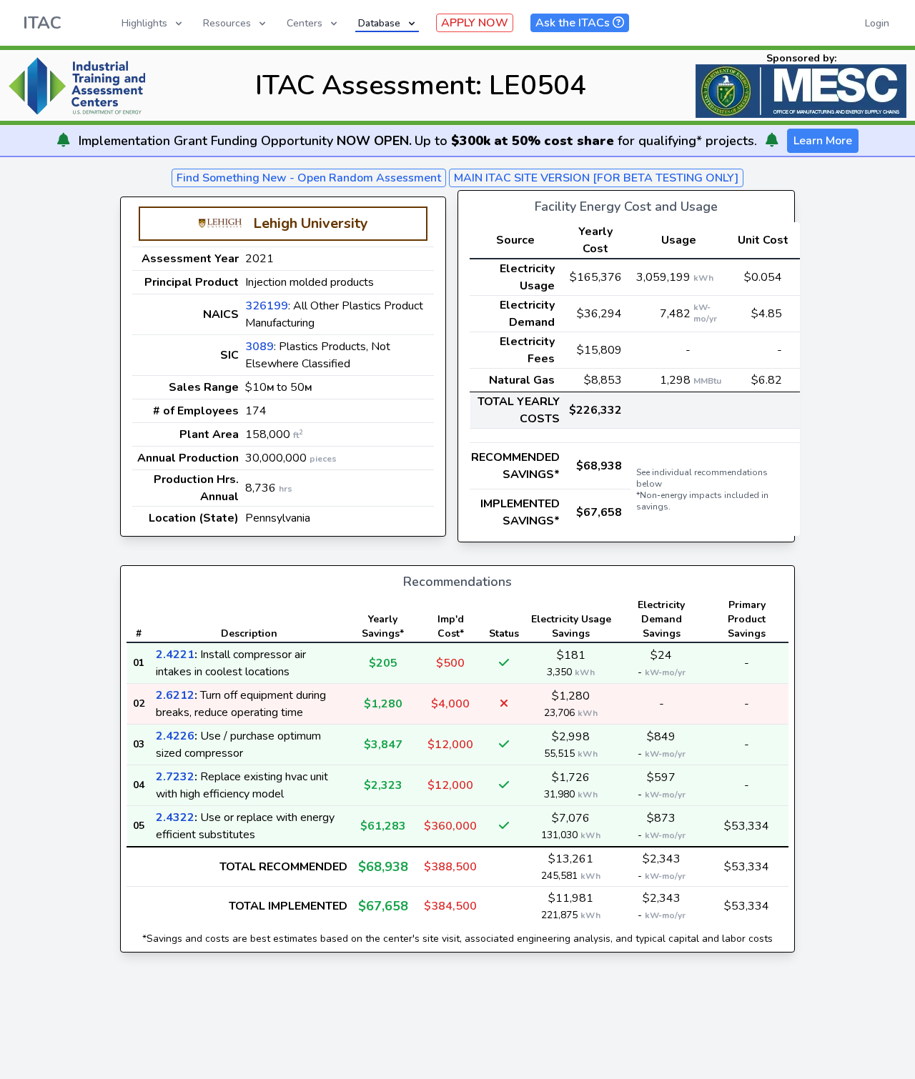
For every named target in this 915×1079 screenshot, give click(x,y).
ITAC (42, 22)
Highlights (144, 23)
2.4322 (175, 817)
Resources (227, 23)
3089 (259, 346)
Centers (304, 23)
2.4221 (175, 654)
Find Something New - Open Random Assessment (309, 178)
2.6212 (175, 695)
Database (379, 23)
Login (877, 23)
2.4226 (175, 736)
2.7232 (175, 777)
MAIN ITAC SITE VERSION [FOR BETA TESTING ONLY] (596, 178)
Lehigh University (310, 223)
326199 (266, 306)
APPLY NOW (474, 23)
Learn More (822, 141)
